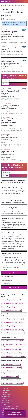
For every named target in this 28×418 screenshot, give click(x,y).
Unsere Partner (6, 395)
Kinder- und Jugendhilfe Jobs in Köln (11, 310)
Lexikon (4, 404)
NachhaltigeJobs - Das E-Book (10, 406)
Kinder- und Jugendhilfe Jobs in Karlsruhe (12, 341)
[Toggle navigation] (25, 1)
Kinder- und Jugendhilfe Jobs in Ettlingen (12, 353)
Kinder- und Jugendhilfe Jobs (12, 5)
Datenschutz (5, 391)
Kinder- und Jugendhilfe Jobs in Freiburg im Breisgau (13, 345)
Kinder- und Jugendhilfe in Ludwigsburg (12, 383)
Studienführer (6, 397)
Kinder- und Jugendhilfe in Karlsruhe (11, 367)
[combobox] (14, 283)
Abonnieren (5, 83)
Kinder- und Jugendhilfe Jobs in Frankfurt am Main (13, 314)
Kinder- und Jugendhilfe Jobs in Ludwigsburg (13, 356)
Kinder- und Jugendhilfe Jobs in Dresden (12, 329)
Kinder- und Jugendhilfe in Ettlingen (11, 380)
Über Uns (4, 393)
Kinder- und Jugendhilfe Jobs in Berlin (11, 300)
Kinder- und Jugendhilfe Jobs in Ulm (11, 349)
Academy (4, 398)
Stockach (23, 5)
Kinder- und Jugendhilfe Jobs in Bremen (12, 326)
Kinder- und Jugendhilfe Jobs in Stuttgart (12, 319)
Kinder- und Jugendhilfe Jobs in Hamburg (12, 307)
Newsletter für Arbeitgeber (9, 408)
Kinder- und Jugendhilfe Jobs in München (12, 303)
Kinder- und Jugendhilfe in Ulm (9, 376)
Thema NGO (5, 402)
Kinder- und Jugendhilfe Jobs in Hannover (12, 333)
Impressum (5, 389)
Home (2, 5)
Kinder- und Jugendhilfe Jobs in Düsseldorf (12, 322)
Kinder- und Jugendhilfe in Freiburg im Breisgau (11, 372)
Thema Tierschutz (7, 400)
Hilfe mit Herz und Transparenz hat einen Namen (13, 201)
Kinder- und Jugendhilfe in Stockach (13, 273)
